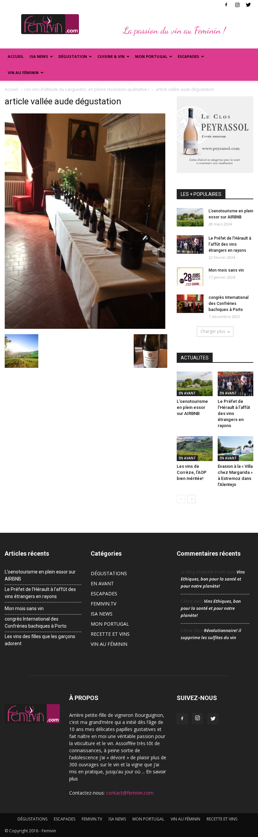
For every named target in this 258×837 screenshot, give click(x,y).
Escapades (188, 56)
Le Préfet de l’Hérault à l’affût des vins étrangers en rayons (230, 244)
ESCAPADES (104, 593)
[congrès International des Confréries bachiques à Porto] (190, 303)
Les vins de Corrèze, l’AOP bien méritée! (192, 472)
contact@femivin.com (130, 793)
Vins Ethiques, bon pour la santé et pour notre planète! (213, 579)
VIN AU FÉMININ (23, 72)
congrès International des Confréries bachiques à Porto (229, 303)
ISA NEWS (39, 56)
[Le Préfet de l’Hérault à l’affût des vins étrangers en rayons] (190, 244)
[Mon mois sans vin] (190, 276)
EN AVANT (187, 393)
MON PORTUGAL (151, 56)
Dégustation (72, 56)
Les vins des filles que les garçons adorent (40, 640)
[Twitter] (248, 4)
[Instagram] (237, 4)
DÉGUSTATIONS (109, 573)
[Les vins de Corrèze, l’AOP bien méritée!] (195, 448)
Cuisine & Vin (111, 56)
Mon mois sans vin (226, 270)
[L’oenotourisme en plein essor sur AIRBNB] (190, 217)
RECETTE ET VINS (110, 634)
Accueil (16, 56)
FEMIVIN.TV (103, 603)
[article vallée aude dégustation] (85, 327)
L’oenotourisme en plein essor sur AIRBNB (192, 407)
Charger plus (213, 331)
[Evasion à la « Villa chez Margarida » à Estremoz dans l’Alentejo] (236, 448)
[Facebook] (226, 4)
